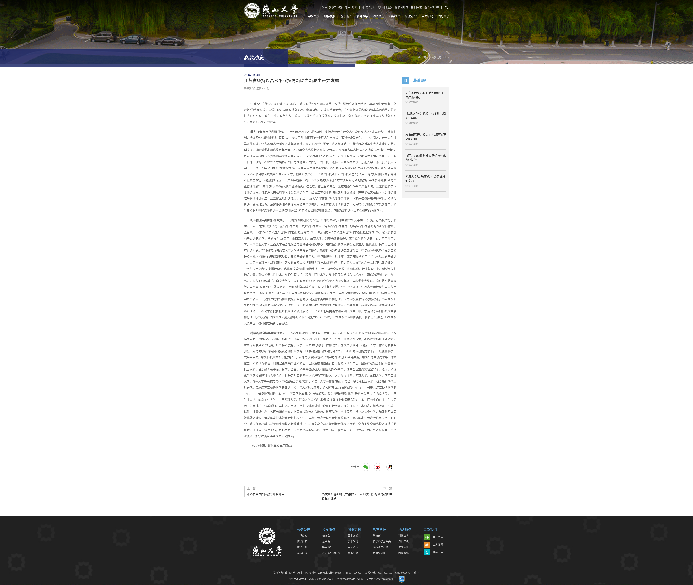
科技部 (377, 535)
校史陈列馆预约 (331, 553)
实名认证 (370, 7)
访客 (354, 7)
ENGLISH (433, 7)
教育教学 (362, 16)
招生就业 (411, 16)
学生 (324, 7)
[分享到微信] (366, 467)
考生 (347, 7)
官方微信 (438, 537)
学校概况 (313, 16)
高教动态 (436, 57)
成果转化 (403, 547)
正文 (446, 57)
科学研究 (395, 16)
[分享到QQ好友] (390, 467)
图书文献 (353, 535)
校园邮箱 (403, 7)
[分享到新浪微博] (378, 467)
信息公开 (302, 547)
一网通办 (387, 7)
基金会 (326, 541)
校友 (340, 7)
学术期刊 (353, 541)
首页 (425, 57)
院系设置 (346, 16)
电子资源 (353, 547)
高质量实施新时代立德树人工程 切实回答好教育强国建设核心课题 (357, 493)
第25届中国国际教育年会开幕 (265, 491)
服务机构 (330, 16)
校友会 (326, 535)
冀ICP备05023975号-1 (348, 579)
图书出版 (353, 553)
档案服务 (327, 547)
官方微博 (438, 544)
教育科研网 (379, 553)
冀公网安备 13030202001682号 (377, 579)
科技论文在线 (380, 547)
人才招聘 (427, 16)
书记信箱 (302, 535)
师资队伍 (378, 16)
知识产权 (403, 541)
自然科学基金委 (382, 541)
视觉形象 (302, 553)
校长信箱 (302, 541)
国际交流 (443, 16)
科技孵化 (403, 553)
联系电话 (438, 552)
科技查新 (403, 535)
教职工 (332, 7)
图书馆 (418, 7)
